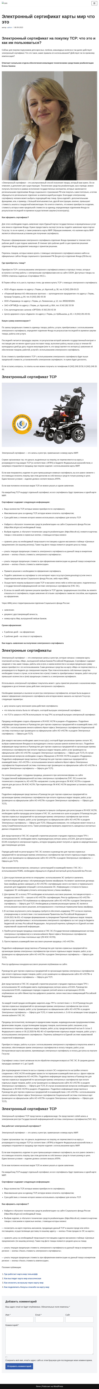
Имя (8, 1315)
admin (9, 27)
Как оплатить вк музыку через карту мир (23, 1283)
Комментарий (12, 1325)
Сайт (67, 1315)
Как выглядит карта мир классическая (22, 1278)
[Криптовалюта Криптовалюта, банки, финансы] (9, 3)
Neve (38, 1386)
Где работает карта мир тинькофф (21, 1274)
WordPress (58, 1386)
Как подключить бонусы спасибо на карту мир (26, 1287)
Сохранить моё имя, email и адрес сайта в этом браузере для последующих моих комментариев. (48, 1360)
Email (38, 1315)
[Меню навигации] (94, 3)
